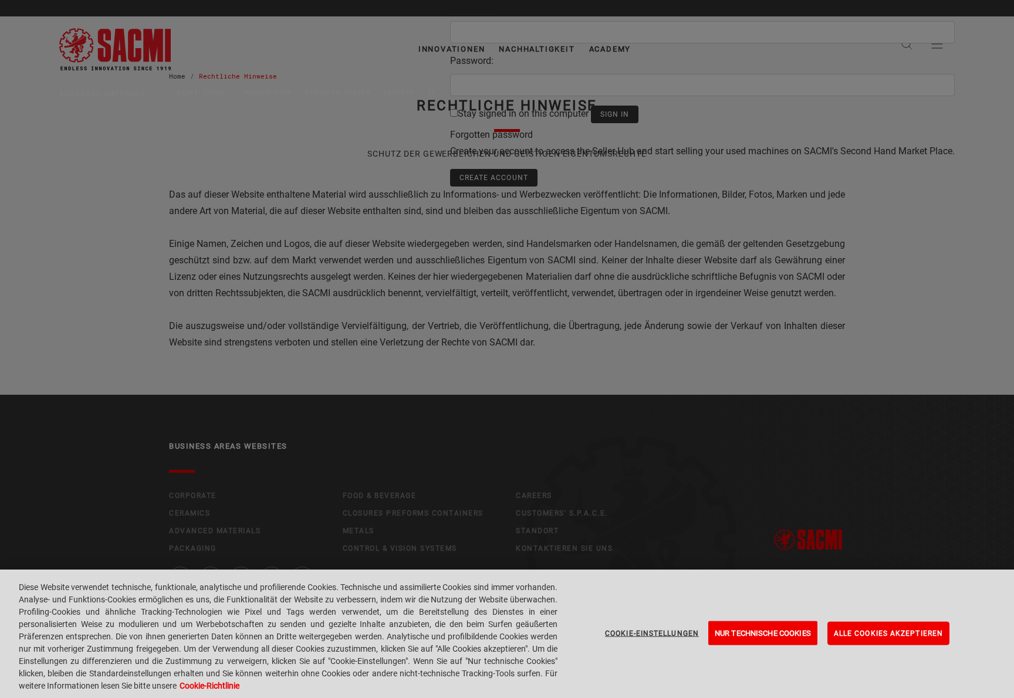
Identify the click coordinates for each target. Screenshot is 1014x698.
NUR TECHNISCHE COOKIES (763, 632)
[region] (507, 634)
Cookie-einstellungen (652, 633)
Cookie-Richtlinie (209, 685)
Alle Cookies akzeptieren (888, 633)
